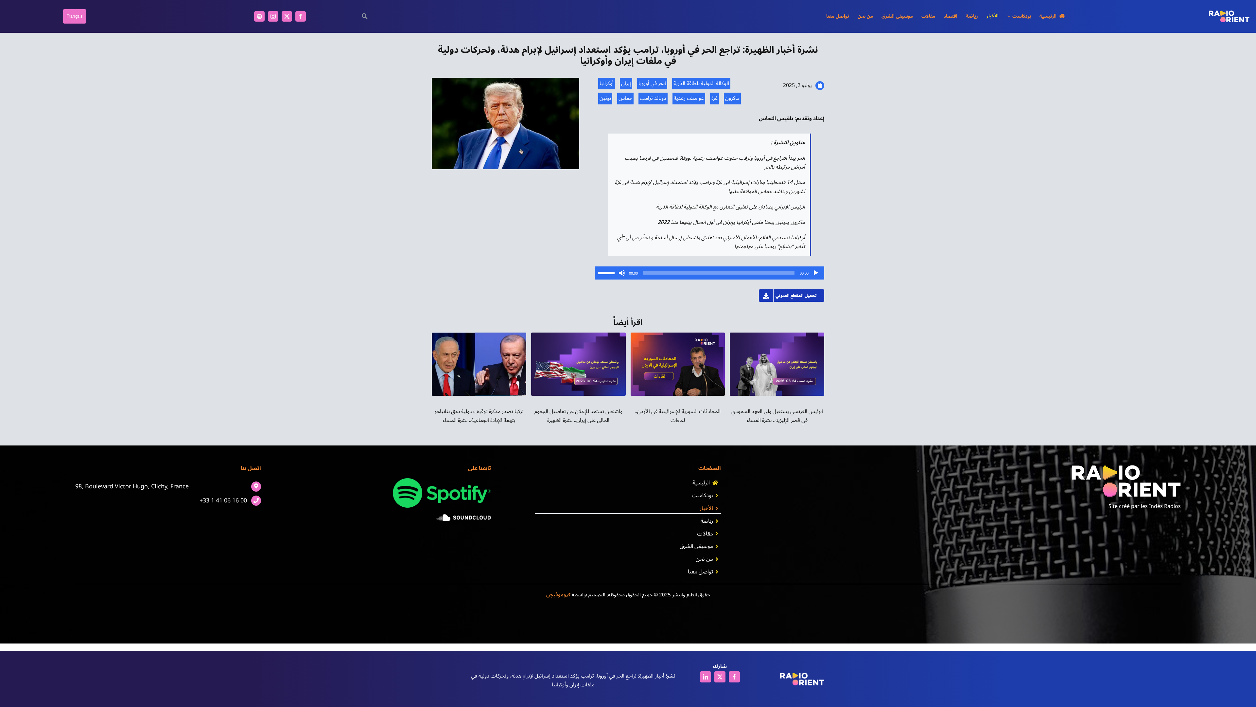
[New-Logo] (1229, 13)
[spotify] (259, 16)
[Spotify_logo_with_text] (442, 480)
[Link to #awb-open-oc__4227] (365, 16)
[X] (720, 678)
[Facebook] (734, 678)
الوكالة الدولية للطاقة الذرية (701, 83)
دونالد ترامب (653, 98)
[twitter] (287, 16)
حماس (625, 98)
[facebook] (300, 16)
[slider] (607, 272)
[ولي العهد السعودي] (777, 335)
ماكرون (732, 98)
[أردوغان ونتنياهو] (479, 335)
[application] (709, 273)
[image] (463, 516)
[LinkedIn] (705, 678)
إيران (626, 83)
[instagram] (273, 16)
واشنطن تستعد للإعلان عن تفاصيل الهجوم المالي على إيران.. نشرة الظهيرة (578, 416)
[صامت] (622, 273)
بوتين (605, 98)
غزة (714, 98)
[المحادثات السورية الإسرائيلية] (678, 335)
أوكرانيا (607, 83)
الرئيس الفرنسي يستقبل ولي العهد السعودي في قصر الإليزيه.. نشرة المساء (777, 416)
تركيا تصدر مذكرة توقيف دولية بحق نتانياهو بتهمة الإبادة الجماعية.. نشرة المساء (479, 416)
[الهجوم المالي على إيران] (578, 335)
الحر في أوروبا (652, 83)
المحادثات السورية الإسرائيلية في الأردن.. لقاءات (678, 416)
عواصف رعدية (689, 98)
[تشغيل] (815, 273)
